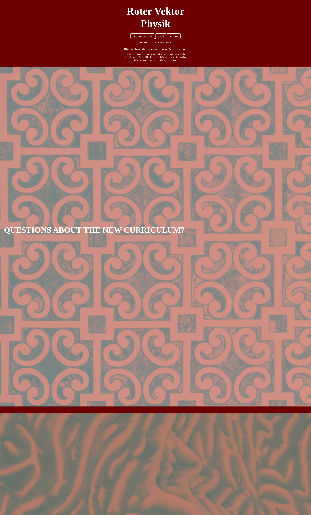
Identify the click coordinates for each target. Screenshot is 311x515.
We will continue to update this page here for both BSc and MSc (32, 244)
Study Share (143, 42)
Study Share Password (163, 42)
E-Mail (161, 36)
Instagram (173, 36)
